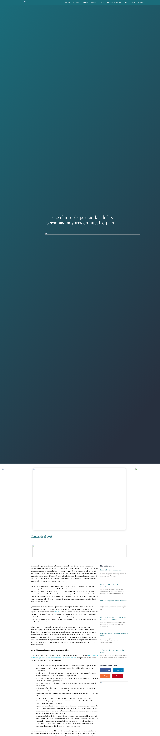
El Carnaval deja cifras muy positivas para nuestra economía (113, 618)
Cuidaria (57, 612)
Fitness (85, 2)
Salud (126, 2)
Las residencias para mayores (111, 570)
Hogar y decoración (114, 2)
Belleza (67, 2)
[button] (109, 536)
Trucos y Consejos (137, 2)
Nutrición (94, 2)
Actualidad (76, 2)
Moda (102, 2)
